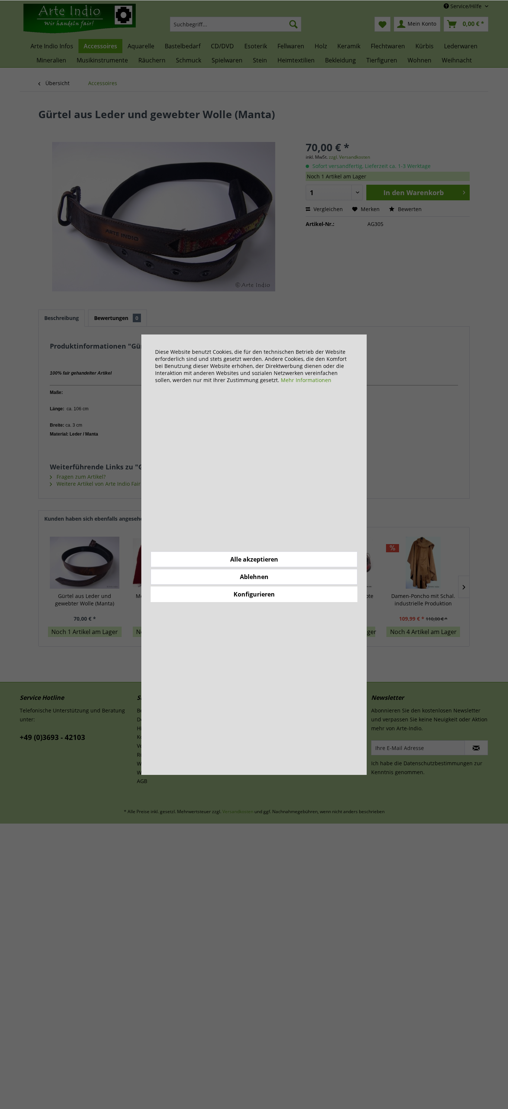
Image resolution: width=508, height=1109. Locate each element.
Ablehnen (254, 577)
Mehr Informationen (306, 380)
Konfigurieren (254, 594)
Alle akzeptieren (254, 559)
